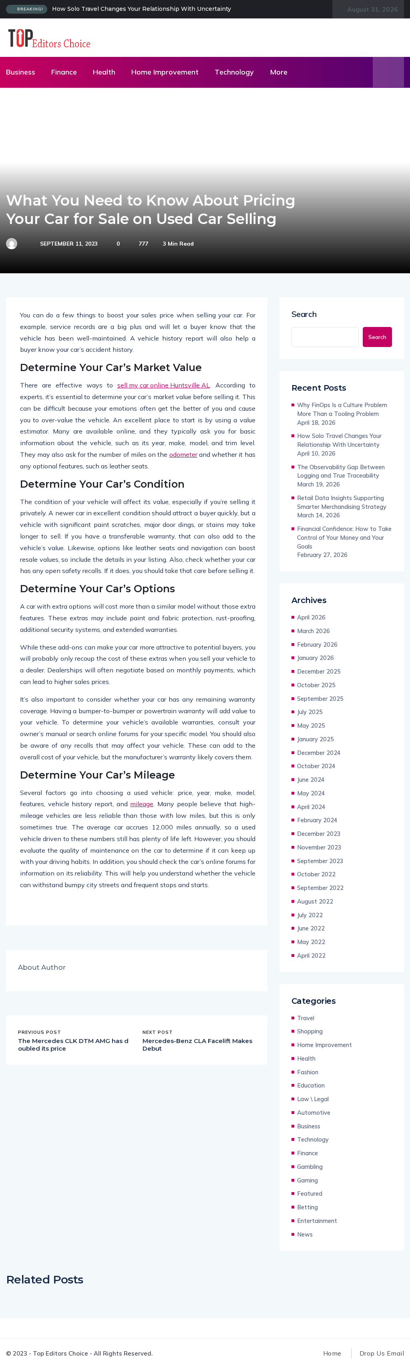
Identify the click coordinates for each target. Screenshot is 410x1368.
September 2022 (320, 888)
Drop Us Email (382, 1353)
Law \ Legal (313, 1099)
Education (311, 1085)
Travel (305, 1018)
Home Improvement (165, 72)
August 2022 (315, 901)
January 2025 (315, 739)
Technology (234, 72)
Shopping (310, 1031)
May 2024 (311, 793)
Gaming (307, 1180)
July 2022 (310, 915)
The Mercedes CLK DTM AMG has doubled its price (73, 1045)
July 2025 (310, 712)
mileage (141, 804)
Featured (309, 1193)
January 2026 (315, 658)
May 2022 (311, 942)
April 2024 (311, 807)
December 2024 (319, 753)
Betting (307, 1207)
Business (20, 72)
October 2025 (316, 685)
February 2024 (317, 820)
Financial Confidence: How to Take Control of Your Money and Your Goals (344, 537)
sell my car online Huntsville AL (163, 385)
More (278, 72)
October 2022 (316, 874)
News (305, 1234)
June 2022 (311, 928)
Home (332, 1353)
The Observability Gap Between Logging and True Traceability (341, 471)
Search (304, 314)
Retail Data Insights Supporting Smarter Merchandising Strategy (341, 502)
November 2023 (319, 847)
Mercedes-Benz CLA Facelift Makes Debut (197, 1045)
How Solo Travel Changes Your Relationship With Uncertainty (141, 8)
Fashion (307, 1072)
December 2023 (319, 833)
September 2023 (320, 861)
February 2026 (317, 644)
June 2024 (311, 779)
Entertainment (317, 1221)
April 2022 (311, 955)
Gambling (310, 1166)
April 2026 (311, 617)
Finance (64, 72)
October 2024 (316, 766)
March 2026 (313, 631)
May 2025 (311, 725)
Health (104, 72)
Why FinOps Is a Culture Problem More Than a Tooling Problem (342, 409)
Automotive (313, 1112)
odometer (183, 454)
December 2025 (319, 671)
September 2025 (320, 698)
